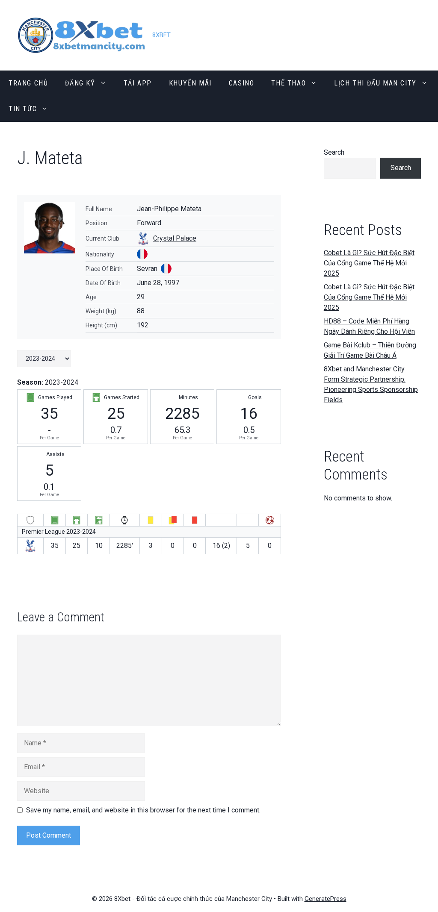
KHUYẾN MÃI (190, 83)
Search (334, 152)
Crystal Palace (174, 238)
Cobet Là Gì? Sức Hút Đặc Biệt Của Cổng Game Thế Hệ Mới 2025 (369, 263)
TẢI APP (138, 83)
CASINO (242, 83)
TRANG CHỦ (28, 83)
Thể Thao (288, 83)
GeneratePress (325, 899)
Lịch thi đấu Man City (375, 83)
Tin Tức (23, 109)
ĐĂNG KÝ (80, 83)
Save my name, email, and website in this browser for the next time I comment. (143, 810)
